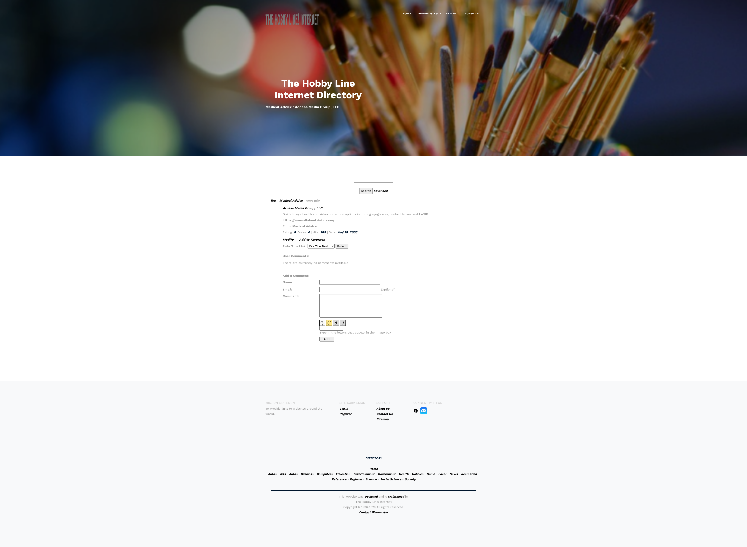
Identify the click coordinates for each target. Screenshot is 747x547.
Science (371, 479)
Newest (451, 13)
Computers (324, 474)
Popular (472, 13)
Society (410, 479)
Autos (272, 474)
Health (404, 474)
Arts (283, 474)
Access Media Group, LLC (302, 208)
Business (307, 474)
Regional (356, 479)
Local (442, 474)
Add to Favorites (312, 239)
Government (386, 474)
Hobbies (417, 474)
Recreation (469, 474)
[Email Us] (423, 410)
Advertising (428, 13)
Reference (339, 479)
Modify (288, 239)
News (454, 474)
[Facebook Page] (415, 410)
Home (406, 13)
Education (343, 474)
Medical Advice (291, 200)
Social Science (390, 479)
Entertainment (363, 474)
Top (273, 200)
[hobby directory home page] (292, 19)
